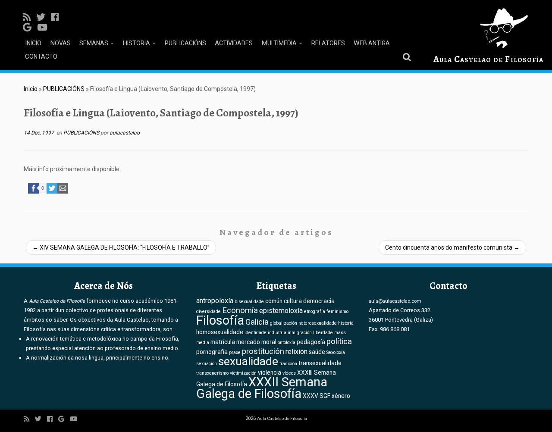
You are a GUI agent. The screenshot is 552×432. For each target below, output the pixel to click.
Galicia (257, 322)
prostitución (263, 351)
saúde (317, 351)
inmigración (300, 332)
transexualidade (320, 363)
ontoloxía (286, 342)
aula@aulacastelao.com (395, 301)
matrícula (222, 341)
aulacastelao (125, 133)
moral (268, 341)
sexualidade (248, 361)
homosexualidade (219, 332)
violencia (269, 372)
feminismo (337, 311)
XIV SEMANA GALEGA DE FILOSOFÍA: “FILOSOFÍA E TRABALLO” (121, 247)
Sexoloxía (335, 352)
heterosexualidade (317, 323)
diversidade (208, 311)
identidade (256, 332)
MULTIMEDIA (279, 43)
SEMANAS (94, 43)
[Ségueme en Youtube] (45, 27)
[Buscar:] (408, 56)
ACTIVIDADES (234, 43)
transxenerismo (212, 373)
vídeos (289, 373)
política (339, 341)
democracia (319, 300)
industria (277, 332)
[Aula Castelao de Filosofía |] (488, 28)
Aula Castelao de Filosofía (488, 59)
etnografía (314, 311)
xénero (341, 395)
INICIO (33, 43)
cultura (293, 300)
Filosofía (220, 320)
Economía (240, 310)
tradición (288, 363)
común (273, 300)
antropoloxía (214, 301)
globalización (283, 323)
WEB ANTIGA (372, 43)
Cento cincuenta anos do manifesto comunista (452, 247)
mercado (248, 341)
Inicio (31, 88)
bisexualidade (249, 301)
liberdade (323, 332)
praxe (235, 352)
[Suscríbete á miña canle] (29, 17)
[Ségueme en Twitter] (43, 17)
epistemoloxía (281, 311)
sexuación (206, 363)
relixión (296, 351)
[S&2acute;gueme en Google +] (30, 27)
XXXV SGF (316, 395)
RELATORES (328, 43)
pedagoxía (311, 341)
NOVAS (60, 43)
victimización (243, 373)
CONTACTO (41, 56)
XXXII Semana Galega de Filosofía (261, 388)
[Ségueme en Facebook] (57, 17)
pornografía (212, 351)
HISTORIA (136, 43)
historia (346, 323)
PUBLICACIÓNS (185, 43)
